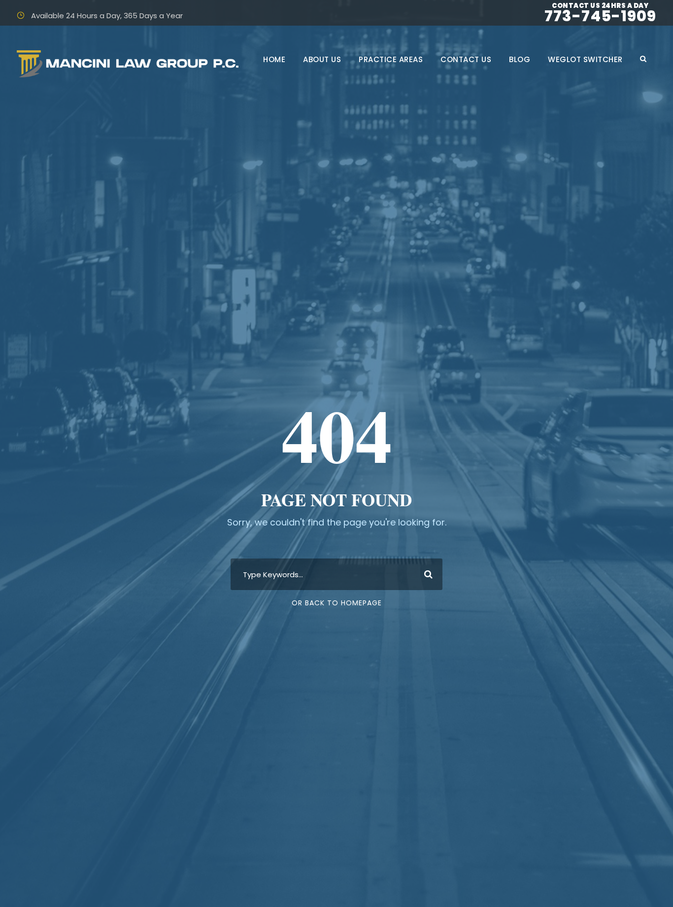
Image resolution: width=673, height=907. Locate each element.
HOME (274, 59)
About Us (322, 59)
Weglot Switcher (585, 59)
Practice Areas (391, 59)
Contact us (465, 59)
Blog (519, 59)
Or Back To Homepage (337, 603)
